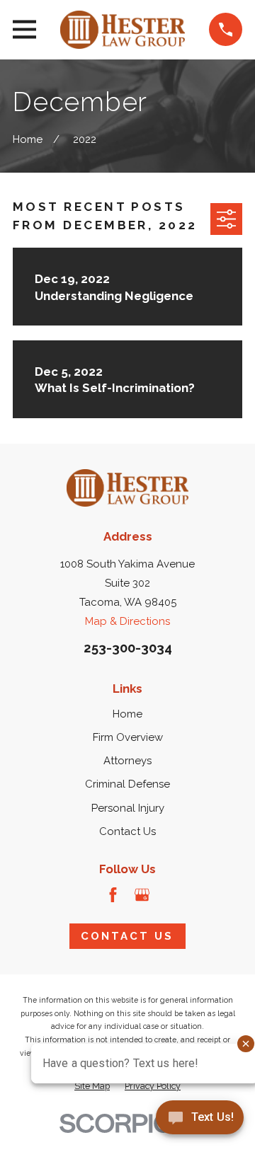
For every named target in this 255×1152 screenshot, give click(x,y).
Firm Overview (128, 737)
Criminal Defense (127, 784)
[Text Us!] (199, 1122)
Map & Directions (127, 621)
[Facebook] (113, 894)
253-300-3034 (128, 647)
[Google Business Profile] (142, 894)
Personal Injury (127, 808)
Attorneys (127, 760)
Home (127, 714)
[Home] (122, 30)
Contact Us (127, 831)
